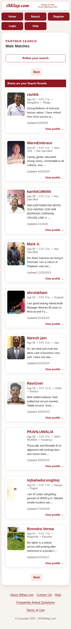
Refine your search (35, 58)
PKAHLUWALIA (40, 432)
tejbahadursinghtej (43, 480)
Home (12, 16)
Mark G (33, 244)
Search (35, 16)
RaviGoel (35, 383)
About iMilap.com (22, 595)
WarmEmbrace (39, 143)
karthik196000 (39, 192)
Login (12, 25)
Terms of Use (35, 610)
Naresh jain (37, 338)
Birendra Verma (40, 529)
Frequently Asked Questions (35, 602)
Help (35, 25)
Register (58, 16)
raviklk (33, 95)
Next (36, 72)
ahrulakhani (37, 293)
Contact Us (44, 595)
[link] (35, 111)
